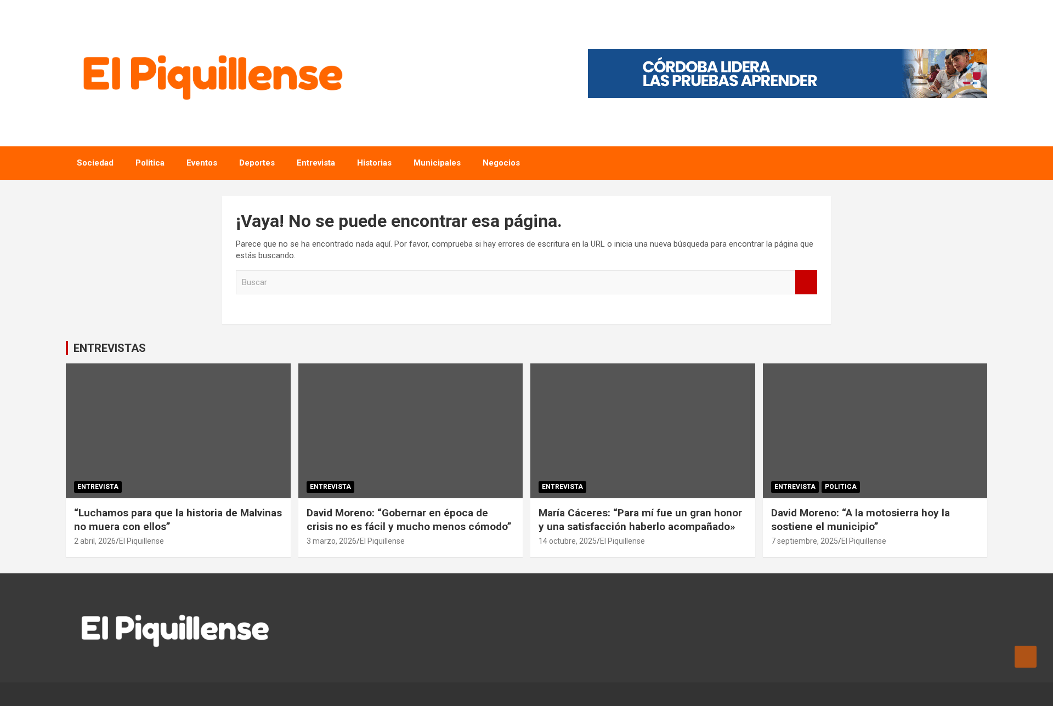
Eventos (201, 163)
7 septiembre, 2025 (804, 541)
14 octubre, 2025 (568, 541)
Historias (374, 163)
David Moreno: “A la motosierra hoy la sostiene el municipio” (860, 519)
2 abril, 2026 (95, 541)
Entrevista (316, 163)
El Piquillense (141, 541)
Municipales (437, 163)
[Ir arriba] (1026, 657)
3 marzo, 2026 (331, 541)
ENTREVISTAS (109, 348)
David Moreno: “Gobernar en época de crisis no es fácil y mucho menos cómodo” (409, 519)
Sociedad (95, 163)
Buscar (806, 282)
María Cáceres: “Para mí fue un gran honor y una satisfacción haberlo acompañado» (640, 519)
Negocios (501, 163)
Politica (150, 163)
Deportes (257, 163)
